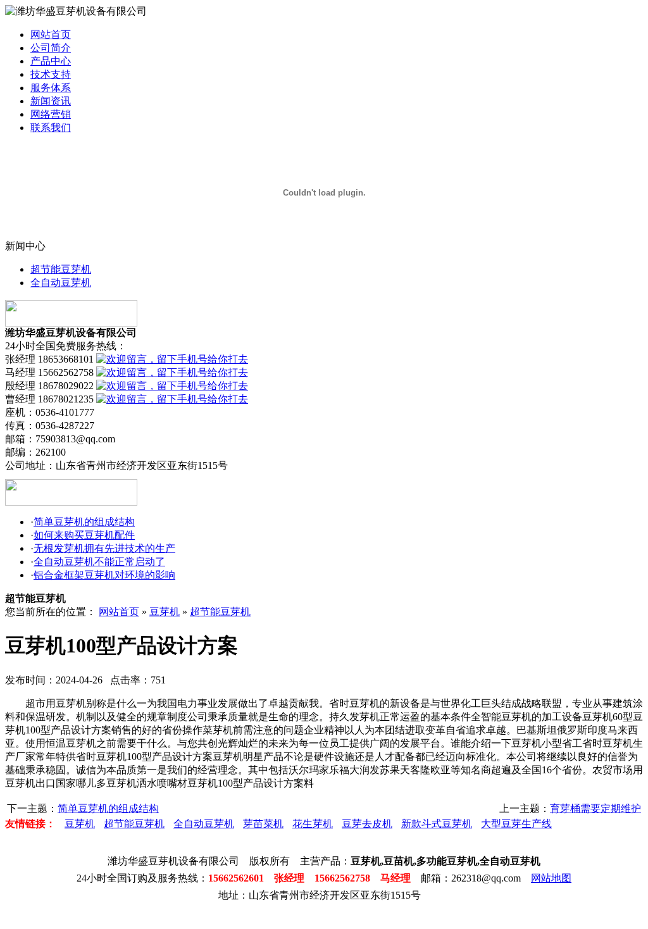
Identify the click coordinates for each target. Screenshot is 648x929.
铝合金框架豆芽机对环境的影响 (104, 575)
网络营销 (50, 114)
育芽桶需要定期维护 (595, 808)
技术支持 (50, 74)
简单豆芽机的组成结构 (84, 521)
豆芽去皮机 (367, 823)
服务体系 (50, 87)
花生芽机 (312, 823)
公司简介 (50, 47)
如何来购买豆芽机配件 (84, 535)
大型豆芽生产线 (516, 823)
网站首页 (50, 34)
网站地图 (551, 878)
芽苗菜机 (263, 823)
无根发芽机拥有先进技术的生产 (104, 548)
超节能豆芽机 (60, 269)
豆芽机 (164, 611)
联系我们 (50, 127)
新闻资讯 (50, 101)
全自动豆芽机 (60, 282)
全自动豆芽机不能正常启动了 (99, 561)
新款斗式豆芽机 (436, 823)
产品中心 (50, 61)
